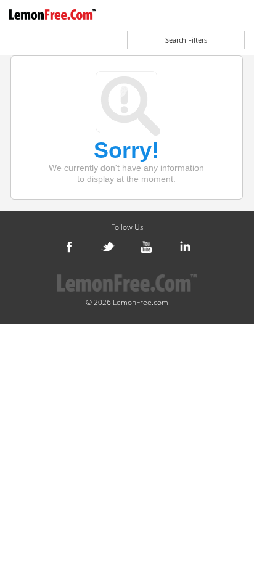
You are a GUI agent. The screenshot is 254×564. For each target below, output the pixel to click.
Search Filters (186, 39)
